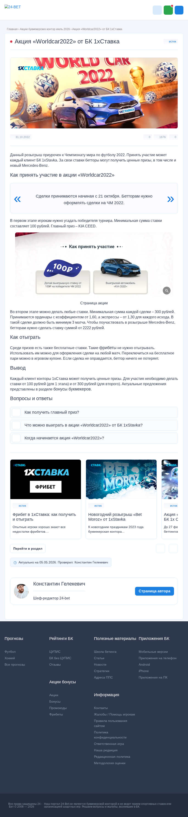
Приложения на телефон (158, 658)
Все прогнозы (15, 664)
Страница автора (154, 591)
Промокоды (58, 708)
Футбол (10, 651)
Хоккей (10, 658)
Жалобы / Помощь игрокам (114, 714)
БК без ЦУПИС (60, 658)
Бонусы (55, 701)
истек (172, 41)
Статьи (99, 658)
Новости (100, 664)
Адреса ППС (103, 677)
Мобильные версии (153, 651)
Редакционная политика (112, 756)
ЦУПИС (55, 651)
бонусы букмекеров (72, 389)
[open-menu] (179, 10)
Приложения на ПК (153, 677)
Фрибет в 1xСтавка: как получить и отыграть (44, 517)
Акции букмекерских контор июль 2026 (45, 29)
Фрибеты (56, 714)
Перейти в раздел (27, 548)
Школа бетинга (105, 651)
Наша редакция (106, 750)
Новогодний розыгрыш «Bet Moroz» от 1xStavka (115, 517)
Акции (53, 695)
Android (144, 664)
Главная (12, 29)
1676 (162, 137)
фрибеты (107, 347)
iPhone (144, 671)
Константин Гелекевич (59, 583)
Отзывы (55, 664)
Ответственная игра (109, 744)
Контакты (101, 708)
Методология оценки (109, 763)
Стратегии (101, 671)
